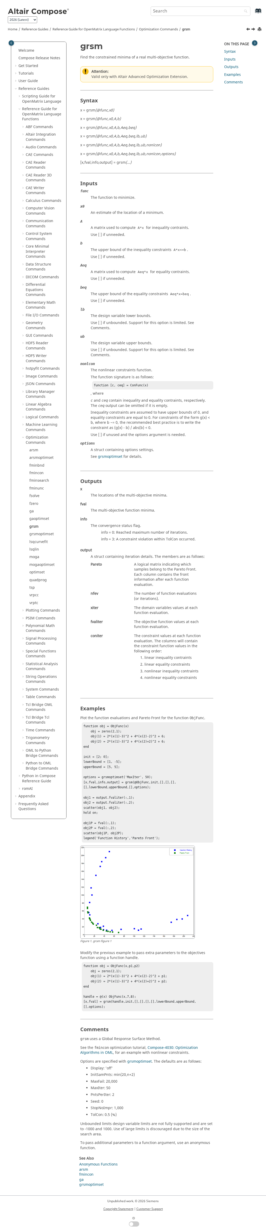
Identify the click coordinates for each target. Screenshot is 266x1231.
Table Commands (41, 697)
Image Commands (42, 376)
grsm (186, 29)
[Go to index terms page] (252, 13)
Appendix (26, 796)
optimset (37, 572)
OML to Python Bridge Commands (42, 753)
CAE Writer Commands (35, 190)
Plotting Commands (43, 610)
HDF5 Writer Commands (36, 358)
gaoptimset (39, 518)
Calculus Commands (43, 200)
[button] (16, 50)
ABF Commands (39, 127)
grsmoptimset (41, 534)
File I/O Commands (42, 315)
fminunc (36, 488)
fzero (33, 503)
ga (31, 511)
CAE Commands (39, 154)
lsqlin (34, 549)
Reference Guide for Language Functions (93, 29)
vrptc (33, 603)
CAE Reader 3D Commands (39, 178)
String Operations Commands (41, 679)
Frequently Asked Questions (33, 806)
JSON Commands (40, 384)
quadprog (38, 580)
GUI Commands (39, 335)
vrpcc (34, 595)
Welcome (26, 50)
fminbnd (36, 465)
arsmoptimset (41, 457)
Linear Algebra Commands (38, 407)
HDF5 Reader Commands (37, 345)
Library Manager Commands (40, 394)
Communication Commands (39, 223)
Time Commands (40, 730)
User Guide (28, 81)
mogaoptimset (42, 564)
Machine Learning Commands (41, 427)
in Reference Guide (39, 778)
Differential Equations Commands (35, 289)
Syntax (230, 51)
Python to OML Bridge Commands (42, 765)
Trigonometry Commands (37, 740)
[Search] (244, 11)
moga (34, 557)
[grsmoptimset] (254, 30)
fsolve (34, 496)
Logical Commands (42, 417)
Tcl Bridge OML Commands (39, 707)
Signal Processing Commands (41, 641)
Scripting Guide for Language (41, 99)
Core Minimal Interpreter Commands (37, 251)
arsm (33, 450)
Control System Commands (39, 236)
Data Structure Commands (38, 267)
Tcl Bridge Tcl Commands (37, 720)
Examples (232, 74)
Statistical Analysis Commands (42, 666)
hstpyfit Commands (43, 368)
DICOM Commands (42, 277)
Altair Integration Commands (41, 137)
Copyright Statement (118, 1209)
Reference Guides (35, 29)
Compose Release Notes (39, 58)
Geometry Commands (35, 325)
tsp (32, 587)
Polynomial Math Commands (40, 628)
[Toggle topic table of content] (254, 43)
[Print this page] (260, 29)
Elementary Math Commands (41, 305)
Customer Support (149, 1209)
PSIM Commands (40, 618)
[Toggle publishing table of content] (11, 43)
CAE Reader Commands (36, 165)
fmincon (36, 473)
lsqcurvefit (38, 542)
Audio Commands (41, 147)
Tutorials (26, 73)
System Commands (42, 689)
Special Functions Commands (41, 653)
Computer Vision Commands (40, 211)
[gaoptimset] (249, 30)
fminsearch (39, 480)
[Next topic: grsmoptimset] (254, 30)
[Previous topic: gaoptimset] (249, 30)
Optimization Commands (158, 29)
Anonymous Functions (98, 1164)
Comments (233, 82)
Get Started (28, 66)
